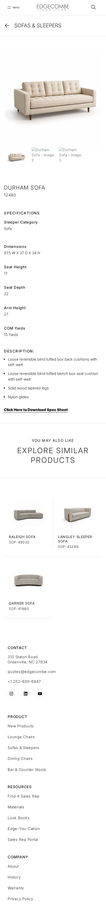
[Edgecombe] (52, 7)
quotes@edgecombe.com (32, 671)
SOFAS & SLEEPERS (37, 25)
